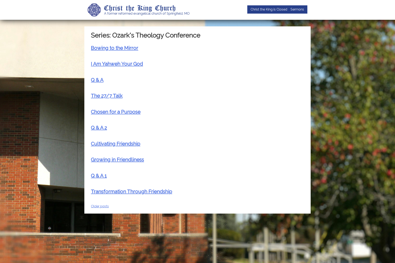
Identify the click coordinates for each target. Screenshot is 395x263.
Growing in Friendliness (117, 159)
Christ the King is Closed (269, 9)
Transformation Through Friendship (131, 191)
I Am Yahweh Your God (117, 64)
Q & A (97, 80)
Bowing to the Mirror (114, 48)
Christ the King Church (140, 8)
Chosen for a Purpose (116, 112)
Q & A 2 (99, 128)
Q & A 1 (99, 176)
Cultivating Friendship (115, 144)
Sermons (297, 9)
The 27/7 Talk (107, 96)
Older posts (100, 206)
